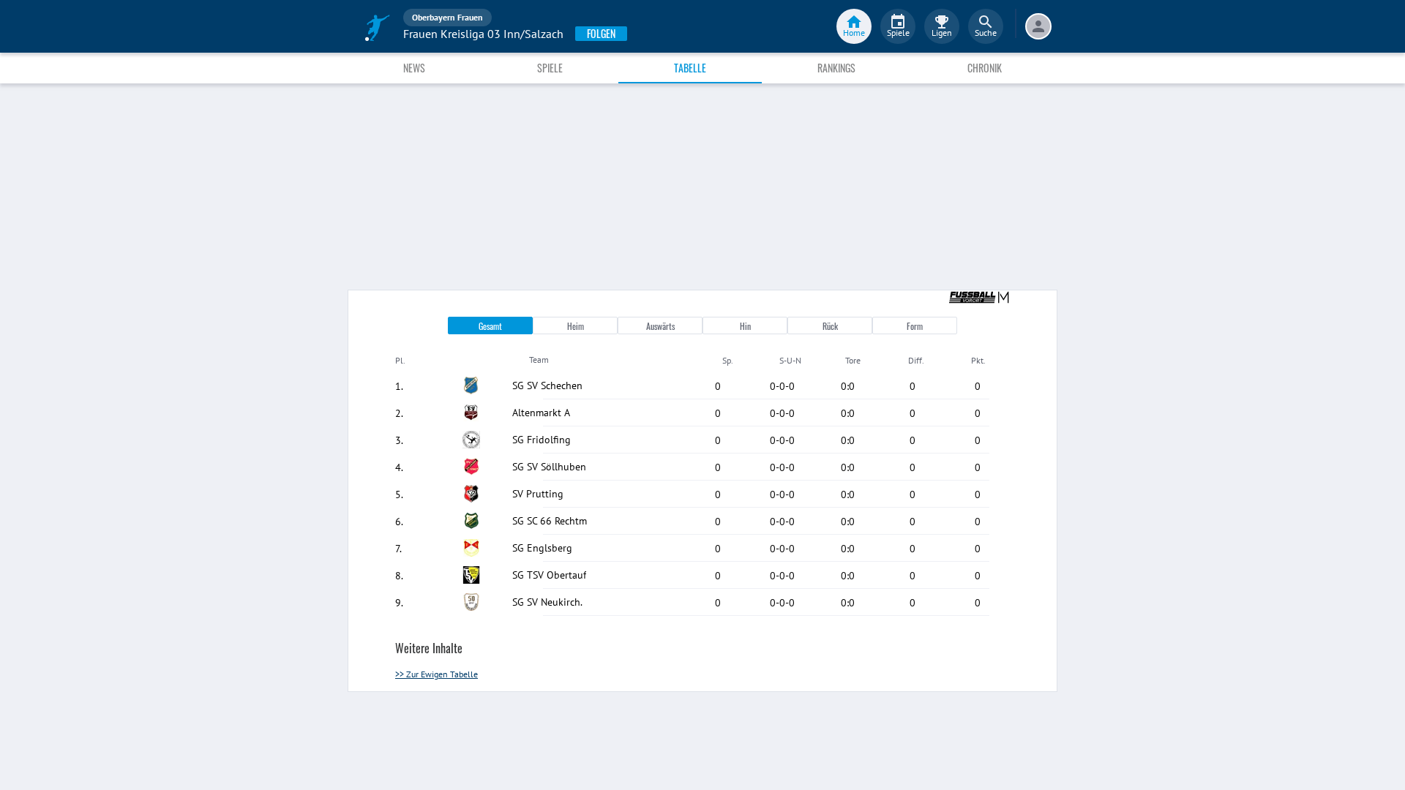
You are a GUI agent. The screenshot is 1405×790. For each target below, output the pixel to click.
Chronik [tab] (984, 67)
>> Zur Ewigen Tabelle (436, 674)
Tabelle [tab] (690, 67)
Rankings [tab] (836, 67)
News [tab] (414, 67)
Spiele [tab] (550, 67)
